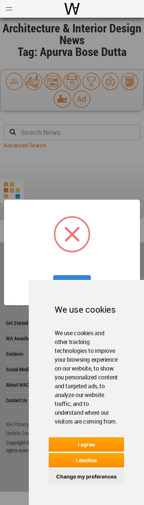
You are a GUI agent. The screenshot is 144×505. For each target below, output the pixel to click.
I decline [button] (86, 460)
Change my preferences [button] (86, 476)
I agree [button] (86, 444)
